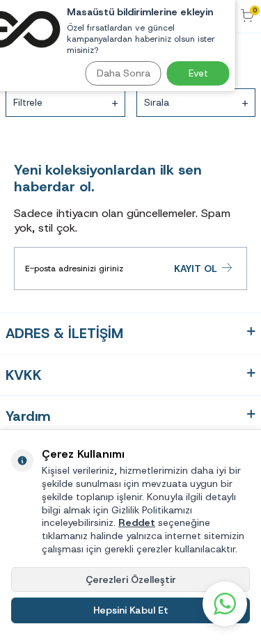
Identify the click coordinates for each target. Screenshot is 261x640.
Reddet (136, 522)
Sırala (156, 102)
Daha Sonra (123, 73)
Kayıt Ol (195, 268)
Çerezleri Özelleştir (131, 579)
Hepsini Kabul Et (130, 610)
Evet (198, 73)
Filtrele (27, 102)
